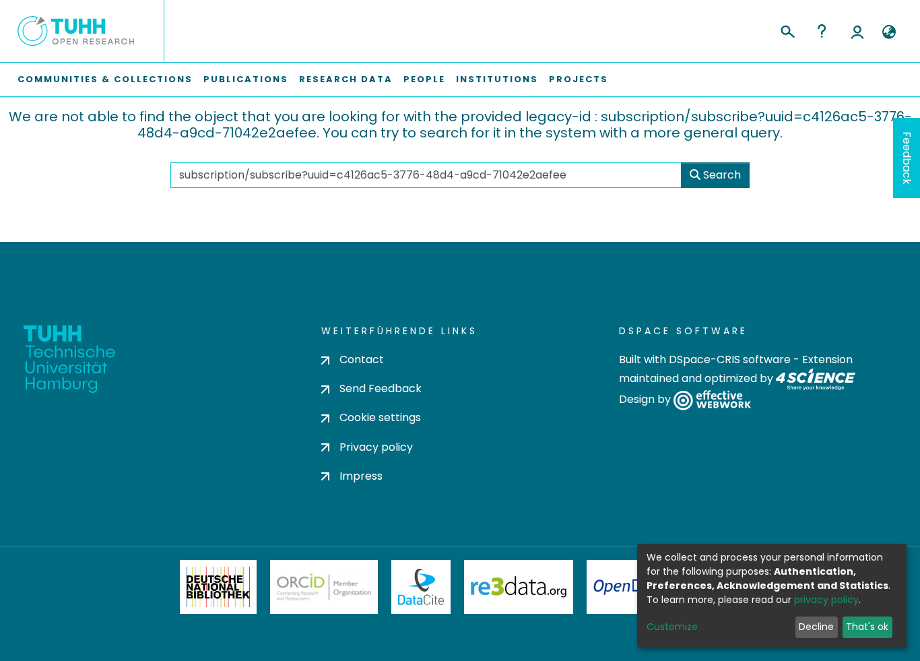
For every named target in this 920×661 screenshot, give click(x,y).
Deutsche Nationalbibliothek (218, 587)
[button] (888, 32)
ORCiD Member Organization (324, 587)
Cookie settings (380, 417)
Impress (361, 476)
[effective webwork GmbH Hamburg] (712, 400)
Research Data (346, 79)
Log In (857, 31)
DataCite (421, 587)
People (424, 79)
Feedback (907, 158)
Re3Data (518, 587)
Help (821, 31)
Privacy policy (376, 447)
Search (720, 175)
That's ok (867, 626)
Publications (245, 79)
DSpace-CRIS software (730, 359)
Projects (578, 79)
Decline (816, 626)
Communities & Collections (105, 79)
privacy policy (826, 599)
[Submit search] (787, 30)
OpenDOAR (632, 587)
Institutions (497, 79)
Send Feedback (380, 388)
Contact (361, 359)
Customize (672, 626)
